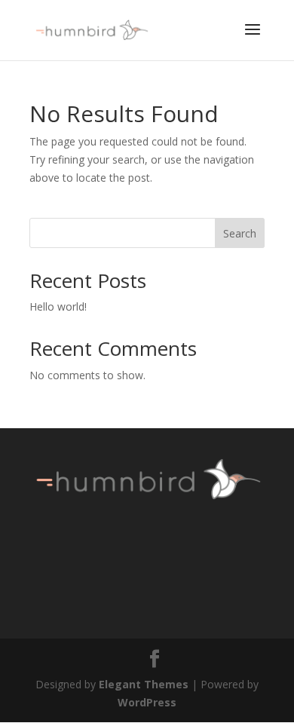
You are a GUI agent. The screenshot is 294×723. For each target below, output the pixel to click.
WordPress (147, 702)
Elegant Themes (143, 684)
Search (239, 233)
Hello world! (58, 306)
